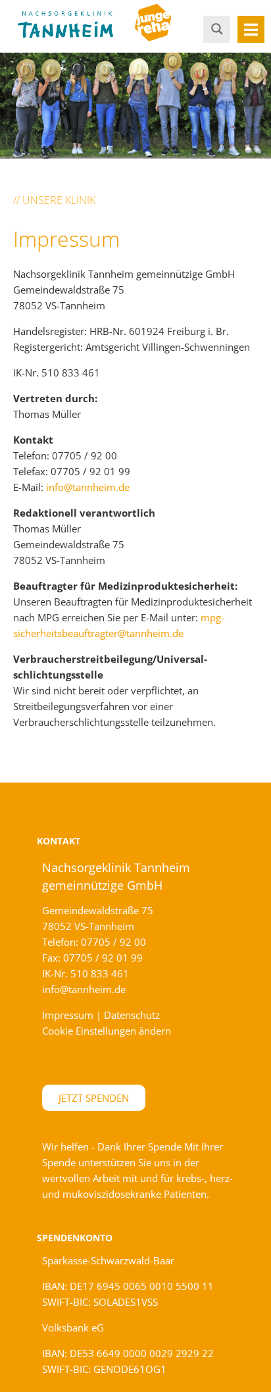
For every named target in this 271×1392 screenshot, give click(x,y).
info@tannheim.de (88, 487)
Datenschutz (132, 1014)
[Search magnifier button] (217, 28)
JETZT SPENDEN (94, 1097)
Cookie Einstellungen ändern (106, 1030)
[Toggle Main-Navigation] (250, 29)
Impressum (67, 1014)
